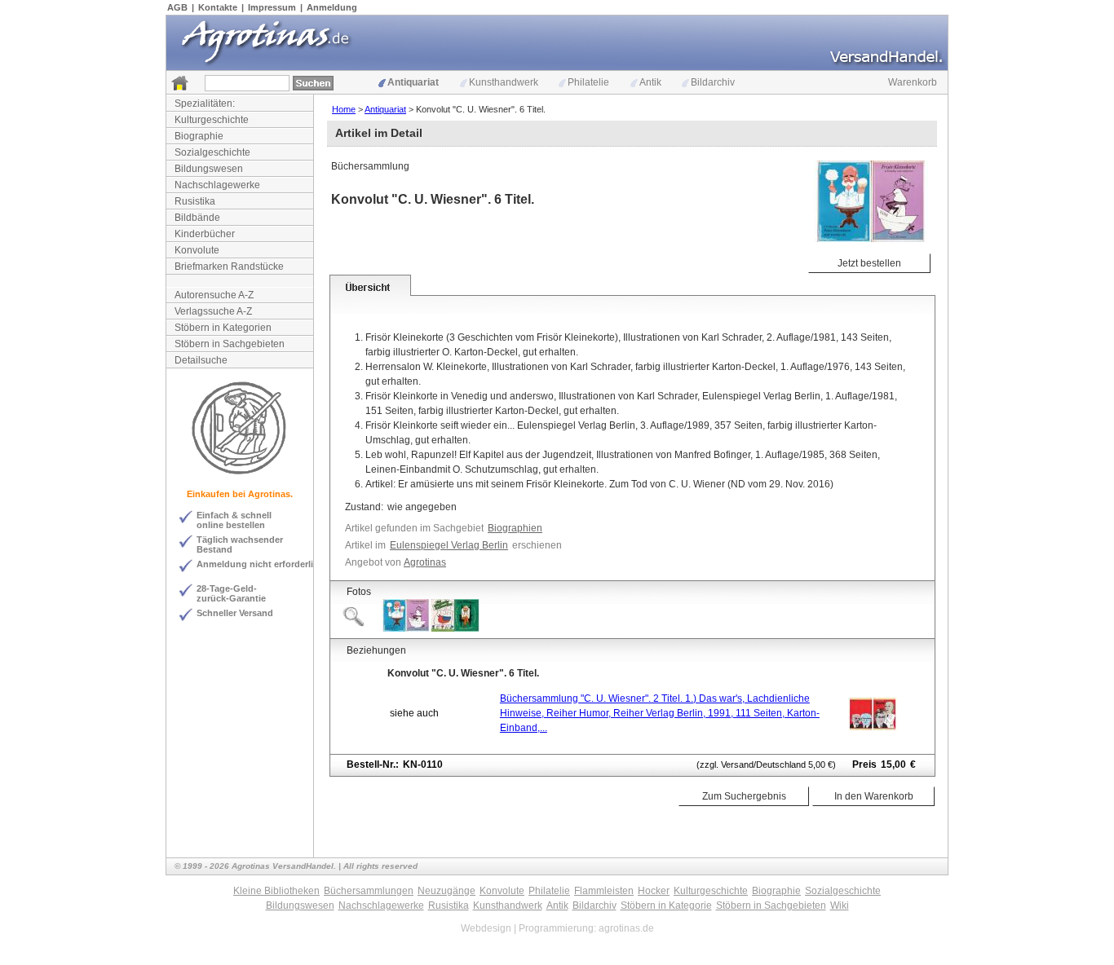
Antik (650, 82)
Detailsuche (201, 360)
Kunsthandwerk (503, 82)
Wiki (839, 905)
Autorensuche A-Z (214, 295)
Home (344, 109)
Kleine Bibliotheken (276, 891)
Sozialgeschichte (212, 152)
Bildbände (197, 217)
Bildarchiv (713, 82)
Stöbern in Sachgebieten (230, 344)
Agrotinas (425, 562)
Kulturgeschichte (212, 120)
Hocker (654, 891)
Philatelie (588, 82)
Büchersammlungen (368, 891)
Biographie (199, 136)
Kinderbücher (205, 234)
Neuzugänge (446, 891)
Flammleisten (604, 891)
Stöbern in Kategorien (223, 327)
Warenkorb (912, 82)
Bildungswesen (209, 168)
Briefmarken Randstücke (229, 266)
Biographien (515, 528)
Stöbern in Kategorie (666, 905)
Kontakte (217, 7)
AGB (177, 7)
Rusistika (195, 201)
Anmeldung (332, 7)
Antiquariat (413, 82)
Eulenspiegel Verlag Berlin (449, 545)
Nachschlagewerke (217, 185)
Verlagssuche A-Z (213, 311)
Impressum (272, 7)
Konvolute (197, 250)
